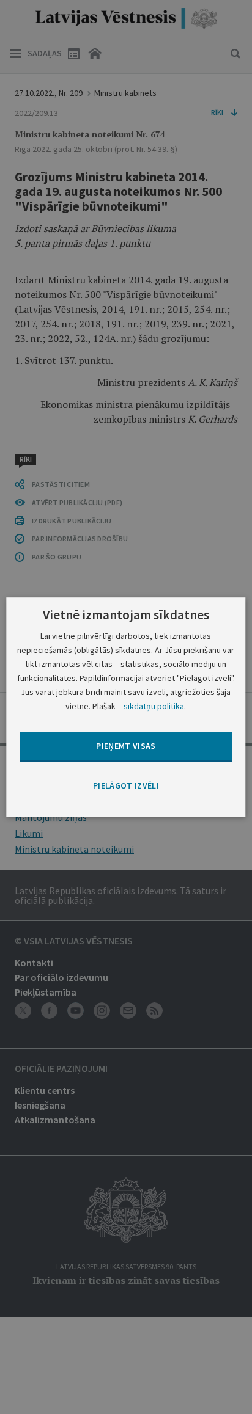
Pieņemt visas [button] (126, 746)
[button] (126, 786)
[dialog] (125, 707)
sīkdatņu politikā (154, 706)
